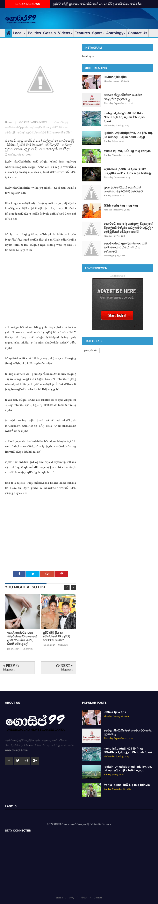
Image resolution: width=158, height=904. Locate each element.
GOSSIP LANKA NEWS (33, 122)
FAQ (71, 897)
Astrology (114, 33)
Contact (98, 897)
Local (18, 33)
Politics (34, 33)
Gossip (49, 33)
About (84, 897)
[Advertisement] (105, 17)
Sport (97, 33)
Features (82, 33)
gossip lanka (91, 350)
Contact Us (137, 33)
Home (9, 122)
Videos (64, 33)
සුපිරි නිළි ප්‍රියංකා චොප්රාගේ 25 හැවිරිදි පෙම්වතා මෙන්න (97, 3)
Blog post (9, 670)
